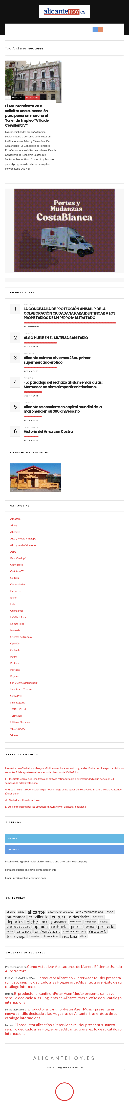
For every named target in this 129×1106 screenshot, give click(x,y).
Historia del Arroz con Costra (48, 431)
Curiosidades (32, 427)
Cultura (14, 577)
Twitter (12, 839)
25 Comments (32, 326)
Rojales (14, 676)
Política (14, 663)
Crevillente (32, 98)
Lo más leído (17, 623)
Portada (29, 304)
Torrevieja (16, 715)
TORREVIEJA (18, 709)
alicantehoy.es (64, 1058)
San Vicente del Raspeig (23, 682)
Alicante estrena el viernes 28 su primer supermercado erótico (57, 360)
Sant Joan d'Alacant (21, 689)
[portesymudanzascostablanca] (64, 230)
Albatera (15, 518)
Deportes (15, 590)
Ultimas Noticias (20, 722)
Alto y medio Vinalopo (23, 545)
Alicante (29, 353)
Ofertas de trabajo (21, 636)
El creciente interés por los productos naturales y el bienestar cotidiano (45, 806)
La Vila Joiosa (18, 617)
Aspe (13, 551)
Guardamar (16, 610)
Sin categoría (17, 702)
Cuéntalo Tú (17, 571)
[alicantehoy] (64, 11)
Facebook (13, 849)
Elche (13, 597)
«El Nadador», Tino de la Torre (22, 800)
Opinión (28, 333)
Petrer (14, 656)
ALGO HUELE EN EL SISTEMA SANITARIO (56, 338)
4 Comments (31, 440)
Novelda (15, 630)
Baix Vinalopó (18, 558)
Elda (12, 604)
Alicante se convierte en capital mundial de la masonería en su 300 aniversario (63, 409)
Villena (14, 735)
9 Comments (31, 347)
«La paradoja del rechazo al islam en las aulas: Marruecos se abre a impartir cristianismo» (63, 384)
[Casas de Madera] (64, 479)
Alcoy (13, 525)
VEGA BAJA (17, 728)
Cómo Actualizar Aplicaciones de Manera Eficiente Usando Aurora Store (63, 968)
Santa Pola (16, 695)
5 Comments (31, 396)
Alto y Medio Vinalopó (23, 538)
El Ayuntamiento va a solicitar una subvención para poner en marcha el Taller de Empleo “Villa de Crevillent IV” (27, 115)
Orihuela (15, 649)
